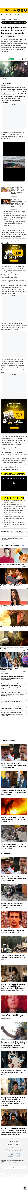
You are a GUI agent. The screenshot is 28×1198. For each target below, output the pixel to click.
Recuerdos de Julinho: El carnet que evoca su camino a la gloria (12, 931)
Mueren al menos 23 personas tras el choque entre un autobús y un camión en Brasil (13, 957)
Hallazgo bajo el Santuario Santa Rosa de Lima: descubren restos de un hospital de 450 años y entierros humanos (12, 678)
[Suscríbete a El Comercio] (21, 10)
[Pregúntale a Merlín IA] (25, 1188)
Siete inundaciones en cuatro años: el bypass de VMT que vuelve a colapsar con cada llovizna (12, 701)
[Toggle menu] (2, 10)
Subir (13, 1167)
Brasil (12, 531)
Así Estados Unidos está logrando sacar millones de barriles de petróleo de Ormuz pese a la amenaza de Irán (12, 694)
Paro (22, 14)
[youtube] (15, 1150)
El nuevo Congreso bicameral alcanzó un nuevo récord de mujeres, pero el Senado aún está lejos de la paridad (12, 714)
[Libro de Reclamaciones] (18, 1155)
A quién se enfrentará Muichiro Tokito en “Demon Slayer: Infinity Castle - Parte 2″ (13, 1072)
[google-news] (21, 1150)
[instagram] (13, 1150)
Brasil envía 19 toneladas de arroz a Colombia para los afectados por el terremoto (12, 905)
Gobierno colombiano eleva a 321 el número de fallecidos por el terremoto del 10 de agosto (13, 846)
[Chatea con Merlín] (18, 10)
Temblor (12, 14)
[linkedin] (18, 1150)
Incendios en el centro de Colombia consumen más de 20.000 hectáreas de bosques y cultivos (14, 819)
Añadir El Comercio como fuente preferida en (14, 22)
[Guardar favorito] (22, 59)
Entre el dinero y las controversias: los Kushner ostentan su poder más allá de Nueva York (12, 707)
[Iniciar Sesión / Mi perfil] (25, 10)
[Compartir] (25, 59)
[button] (14, 483)
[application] (14, 483)
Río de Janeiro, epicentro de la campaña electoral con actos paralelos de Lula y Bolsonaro (13, 765)
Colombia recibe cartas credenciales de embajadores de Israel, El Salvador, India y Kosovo (13, 792)
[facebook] (7, 1150)
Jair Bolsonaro (19, 531)
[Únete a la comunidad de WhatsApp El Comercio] (11, 59)
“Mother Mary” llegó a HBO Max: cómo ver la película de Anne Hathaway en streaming (14, 1017)
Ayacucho (17, 14)
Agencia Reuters (7, 83)
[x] (10, 1150)
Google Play (18, 1144)
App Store (10, 1144)
